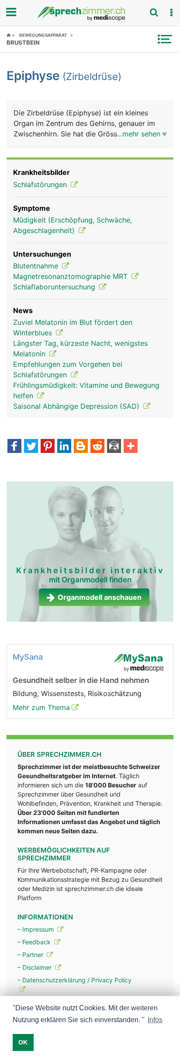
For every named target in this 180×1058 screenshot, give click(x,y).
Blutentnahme (36, 265)
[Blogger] (81, 447)
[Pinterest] (47, 447)
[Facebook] (14, 447)
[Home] (11, 35)
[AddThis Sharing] (130, 447)
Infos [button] (155, 1019)
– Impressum (36, 929)
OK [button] (23, 1042)
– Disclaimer (35, 967)
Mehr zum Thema (41, 707)
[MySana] (138, 662)
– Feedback (34, 942)
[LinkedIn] (64, 447)
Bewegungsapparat (43, 35)
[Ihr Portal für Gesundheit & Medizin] (90, 14)
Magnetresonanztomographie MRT (71, 276)
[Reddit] (97, 447)
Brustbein (23, 42)
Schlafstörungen (41, 184)
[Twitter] (31, 447)
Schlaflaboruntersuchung (55, 286)
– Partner (31, 954)
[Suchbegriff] (154, 12)
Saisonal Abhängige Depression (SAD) (77, 406)
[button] (171, 12)
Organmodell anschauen (100, 597)
